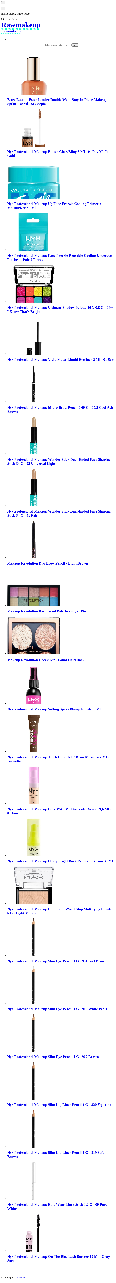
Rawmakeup (20, 1277)
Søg (75, 45)
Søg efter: (5, 19)
